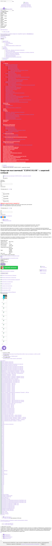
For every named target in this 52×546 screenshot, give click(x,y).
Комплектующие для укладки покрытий (14, 97)
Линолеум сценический (11, 95)
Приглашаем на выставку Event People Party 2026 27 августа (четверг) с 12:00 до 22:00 (21, 353)
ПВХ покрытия (11, 72)
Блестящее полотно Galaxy (11, 89)
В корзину (3, 186)
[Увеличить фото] (1, 256)
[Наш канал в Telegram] (4, 8)
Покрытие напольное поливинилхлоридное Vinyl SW (17, 96)
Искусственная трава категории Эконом (19, 70)
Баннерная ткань (9, 90)
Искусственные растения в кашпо (15, 80)
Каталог (6, 63)
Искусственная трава (12, 66)
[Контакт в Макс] (8, 8)
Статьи (4, 46)
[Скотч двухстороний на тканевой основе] (26, 255)
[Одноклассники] (3, 217)
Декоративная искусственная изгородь (14, 81)
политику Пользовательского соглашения (30, 544)
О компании (7, 42)
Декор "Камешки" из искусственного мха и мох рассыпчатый (21, 84)
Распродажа (5, 41)
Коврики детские (9, 94)
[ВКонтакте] (1, 217)
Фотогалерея (43, 273)
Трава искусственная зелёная (14, 74)
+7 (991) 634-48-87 (8, 523)
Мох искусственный (11, 82)
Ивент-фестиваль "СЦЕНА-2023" (10, 356)
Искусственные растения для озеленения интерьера (18, 77)
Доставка (5, 47)
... (3, 122)
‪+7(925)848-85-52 (29, 33)
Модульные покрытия (13, 67)
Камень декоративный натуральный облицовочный (17, 101)
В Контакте (44, 269)
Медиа (7, 44)
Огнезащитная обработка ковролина (13, 56)
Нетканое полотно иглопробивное (13, 88)
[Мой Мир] (5, 217)
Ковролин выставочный (11, 86)
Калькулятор (5, 58)
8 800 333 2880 (6, 31)
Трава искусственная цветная (14, 75)
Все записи (3, 360)
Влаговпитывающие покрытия (12, 100)
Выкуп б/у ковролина (10, 51)
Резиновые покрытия (14, 69)
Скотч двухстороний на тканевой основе (9, 258)
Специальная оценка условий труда (13, 45)
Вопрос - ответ (5, 273)
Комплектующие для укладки (14, 71)
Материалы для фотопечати (12, 64)
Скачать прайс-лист (6, 35)
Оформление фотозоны (11, 55)
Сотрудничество (9, 43)
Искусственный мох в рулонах (14, 83)
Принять (43, 544)
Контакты (5, 59)
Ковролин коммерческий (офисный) (13, 87)
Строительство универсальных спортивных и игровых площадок (20, 52)
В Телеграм (43, 270)
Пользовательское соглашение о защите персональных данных (14, 520)
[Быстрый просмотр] (2, 256)
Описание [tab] (6, 219)
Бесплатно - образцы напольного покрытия (15, 50)
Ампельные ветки (12, 78)
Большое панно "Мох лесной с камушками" (12, 358)
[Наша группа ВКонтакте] (2, 8)
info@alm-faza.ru (4, 29)
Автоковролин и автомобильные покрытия (15, 92)
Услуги (6, 48)
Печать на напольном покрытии (13, 54)
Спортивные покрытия (12, 65)
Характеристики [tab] (7, 220)
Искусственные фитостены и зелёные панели (18, 79)
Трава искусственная (11, 73)
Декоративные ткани (10, 91)
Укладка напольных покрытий (12, 53)
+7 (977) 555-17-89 (8, 524)
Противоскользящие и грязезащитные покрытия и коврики (18, 99)
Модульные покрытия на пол (12, 98)
